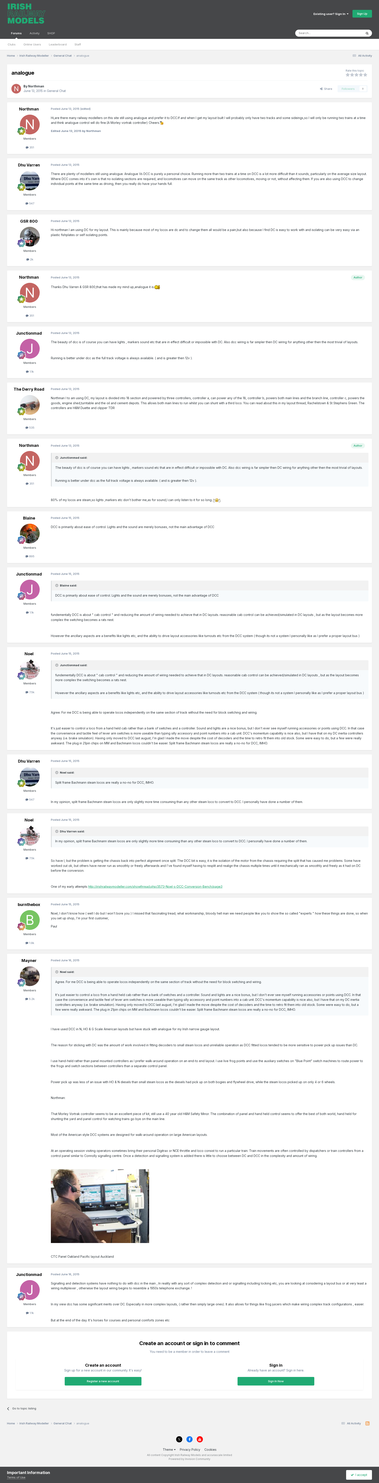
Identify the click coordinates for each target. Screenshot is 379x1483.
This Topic (349, 33)
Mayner (29, 960)
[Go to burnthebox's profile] (30, 920)
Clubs (12, 44)
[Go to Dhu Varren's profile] (30, 180)
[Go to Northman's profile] (16, 89)
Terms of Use (16, 1477)
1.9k (31, 943)
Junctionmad (29, 333)
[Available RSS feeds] (367, 1423)
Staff (78, 44)
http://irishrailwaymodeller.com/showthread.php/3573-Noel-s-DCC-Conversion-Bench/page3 (155, 886)
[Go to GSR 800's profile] (30, 237)
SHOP (51, 33)
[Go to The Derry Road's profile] (30, 405)
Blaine (29, 518)
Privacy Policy (190, 1449)
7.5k (31, 692)
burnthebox (29, 904)
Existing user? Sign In (330, 14)
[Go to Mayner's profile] (30, 976)
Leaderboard (58, 44)
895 (31, 556)
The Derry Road (29, 389)
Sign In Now (276, 1381)
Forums (16, 33)
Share (327, 88)
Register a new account (103, 1381)
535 (31, 427)
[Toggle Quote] (57, 457)
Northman (36, 86)
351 (31, 147)
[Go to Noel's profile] (30, 669)
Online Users (32, 44)
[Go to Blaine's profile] (30, 533)
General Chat (56, 91)
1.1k (31, 371)
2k (31, 259)
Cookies (210, 1449)
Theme (168, 1449)
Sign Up (362, 13)
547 (31, 203)
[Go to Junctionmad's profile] (30, 349)
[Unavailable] (100, 1206)
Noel (29, 653)
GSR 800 (29, 221)
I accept (360, 1475)
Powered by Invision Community (189, 1459)
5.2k (31, 999)
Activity (34, 33)
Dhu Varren (29, 165)
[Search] (367, 33)
